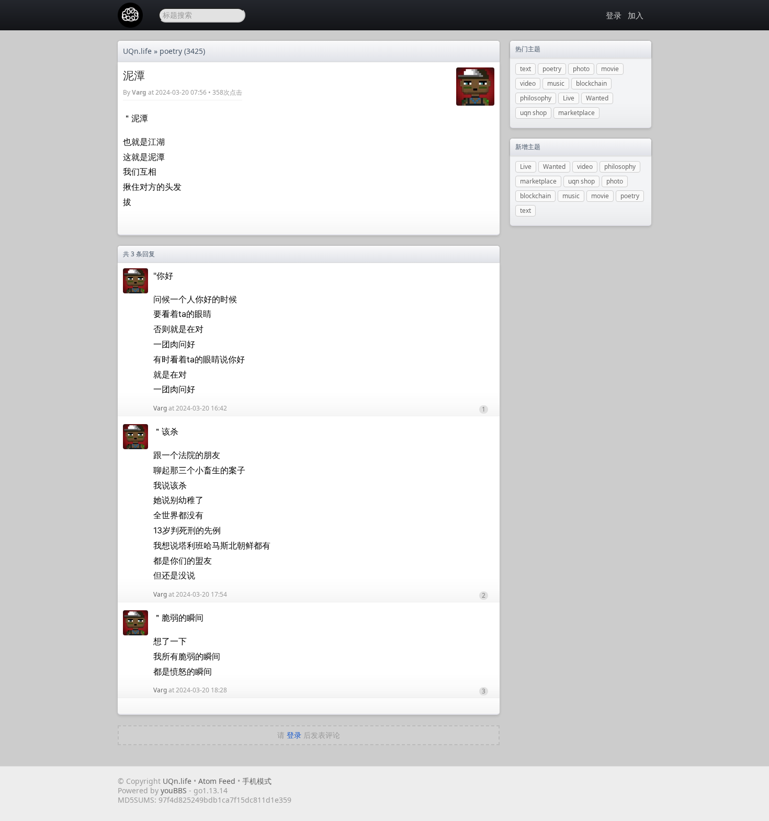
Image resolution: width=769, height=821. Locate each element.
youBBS (175, 790)
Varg (139, 92)
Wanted (597, 98)
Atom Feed (216, 781)
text (525, 68)
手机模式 (257, 781)
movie (610, 68)
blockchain (591, 83)
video (528, 83)
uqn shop (533, 112)
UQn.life (137, 51)
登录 (613, 15)
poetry (171, 51)
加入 (635, 15)
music (555, 83)
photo (581, 68)
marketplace (576, 112)
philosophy (535, 98)
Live (568, 98)
